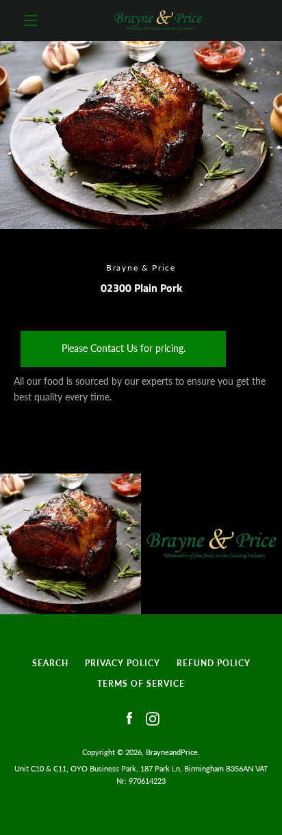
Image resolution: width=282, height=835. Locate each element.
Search (50, 663)
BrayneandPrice (172, 752)
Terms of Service (141, 684)
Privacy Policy (122, 663)
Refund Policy (214, 663)
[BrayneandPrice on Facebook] (129, 718)
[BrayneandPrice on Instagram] (152, 718)
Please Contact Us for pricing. (123, 348)
